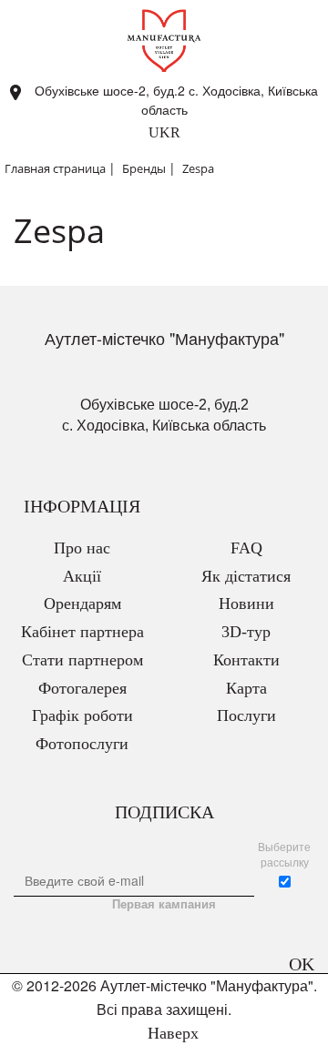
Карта (246, 688)
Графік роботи (82, 715)
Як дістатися (246, 576)
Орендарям (82, 603)
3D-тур (246, 632)
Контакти (246, 660)
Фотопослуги (82, 744)
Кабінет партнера (82, 632)
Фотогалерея (82, 688)
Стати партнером (82, 660)
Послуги (246, 715)
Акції (82, 576)
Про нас (82, 548)
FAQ (246, 548)
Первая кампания (164, 904)
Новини (246, 603)
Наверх (171, 1033)
